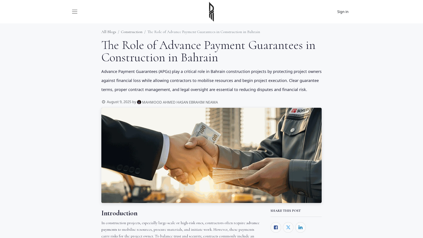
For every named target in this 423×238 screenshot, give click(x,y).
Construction (132, 31)
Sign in (343, 11)
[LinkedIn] (300, 227)
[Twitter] (288, 227)
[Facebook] (276, 227)
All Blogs (108, 31)
